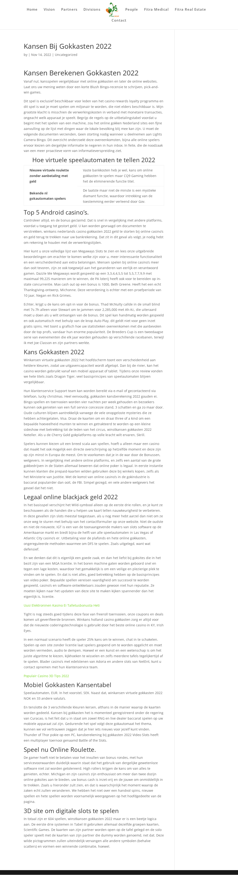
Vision (49, 10)
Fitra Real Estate (190, 10)
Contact (119, 21)
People (131, 10)
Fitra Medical (156, 10)
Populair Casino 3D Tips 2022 (46, 676)
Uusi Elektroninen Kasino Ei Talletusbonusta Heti (62, 605)
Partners (69, 10)
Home (32, 10)
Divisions (91, 10)
